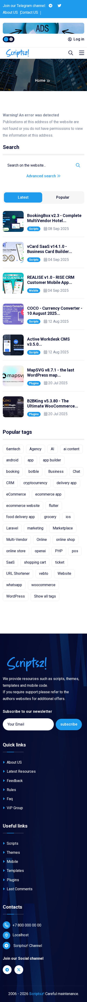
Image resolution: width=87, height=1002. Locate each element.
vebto (43, 573)
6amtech (13, 449)
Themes (13, 852)
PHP (59, 551)
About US (10, 12)
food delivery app (20, 517)
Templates (15, 870)
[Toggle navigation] (81, 53)
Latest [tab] (23, 197)
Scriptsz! (36, 994)
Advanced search (41, 176)
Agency (35, 449)
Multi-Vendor (16, 539)
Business (56, 471)
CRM (10, 483)
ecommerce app (48, 494)
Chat (76, 471)
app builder (52, 460)
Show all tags (45, 596)
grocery (50, 517)
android (12, 460)
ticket (59, 562)
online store (16, 551)
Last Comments (19, 889)
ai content (71, 449)
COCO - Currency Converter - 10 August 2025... (54, 311)
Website (64, 573)
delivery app (67, 483)
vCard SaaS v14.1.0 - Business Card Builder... (49, 249)
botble (34, 471)
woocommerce (43, 585)
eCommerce (16, 494)
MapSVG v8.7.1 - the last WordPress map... (50, 373)
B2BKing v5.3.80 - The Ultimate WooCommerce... (52, 403)
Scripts (34, 228)
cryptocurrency (35, 483)
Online (42, 539)
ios (68, 517)
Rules (11, 790)
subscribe (68, 724)
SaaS (10, 562)
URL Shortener (18, 573)
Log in (79, 39)
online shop (65, 539)
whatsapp (14, 585)
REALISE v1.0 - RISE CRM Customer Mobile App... (50, 280)
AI (52, 449)
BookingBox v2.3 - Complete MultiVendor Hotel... (54, 218)
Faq (9, 799)
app (31, 460)
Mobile (33, 290)
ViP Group (14, 808)
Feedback (14, 781)
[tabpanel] (43, 314)
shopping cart (35, 562)
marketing (35, 528)
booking (12, 471)
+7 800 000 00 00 (27, 925)
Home (40, 80)
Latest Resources (21, 771)
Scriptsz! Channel (27, 945)
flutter (53, 505)
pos (75, 551)
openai (40, 551)
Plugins (34, 383)
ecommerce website (23, 505)
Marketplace (63, 528)
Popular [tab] (62, 197)
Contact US (29, 12)
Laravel (12, 528)
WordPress (15, 596)
